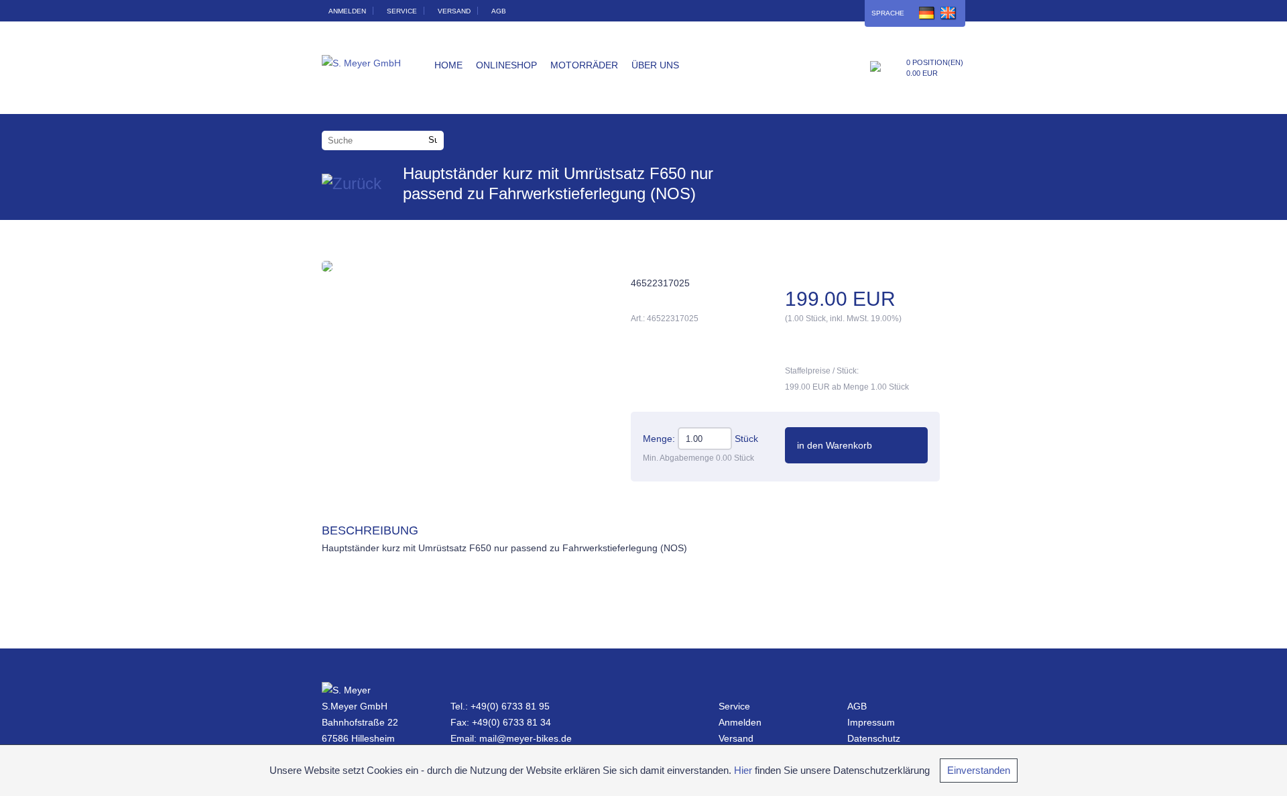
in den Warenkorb (834, 445)
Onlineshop (506, 65)
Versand (454, 11)
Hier (743, 770)
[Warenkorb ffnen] (875, 69)
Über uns (655, 65)
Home (448, 65)
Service (402, 11)
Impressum (871, 722)
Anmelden (347, 11)
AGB (498, 11)
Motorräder (584, 65)
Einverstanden (978, 770)
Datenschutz (873, 738)
